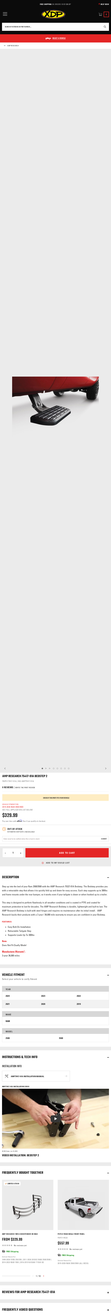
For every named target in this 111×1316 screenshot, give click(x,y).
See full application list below (17, 809)
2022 (79, 996)
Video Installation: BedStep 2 (20, 1155)
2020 (43, 1004)
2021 (8, 1004)
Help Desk (105, 4)
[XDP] (53, 14)
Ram (8, 1021)
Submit (104, 839)
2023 (43, 996)
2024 (8, 996)
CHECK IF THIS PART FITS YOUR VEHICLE (56, 798)
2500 (8, 1038)
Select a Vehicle (59, 38)
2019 (79, 1004)
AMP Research (13, 46)
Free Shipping (45, 4)
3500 (61, 1038)
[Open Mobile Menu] (5, 14)
